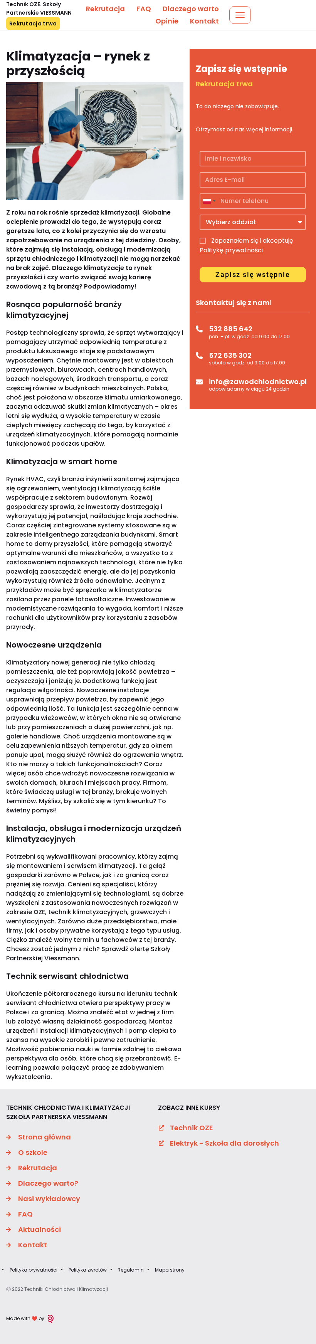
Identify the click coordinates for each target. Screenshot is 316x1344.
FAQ (143, 8)
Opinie (166, 21)
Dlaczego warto (191, 8)
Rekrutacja (105, 8)
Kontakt (204, 21)
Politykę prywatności (231, 250)
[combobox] (209, 201)
